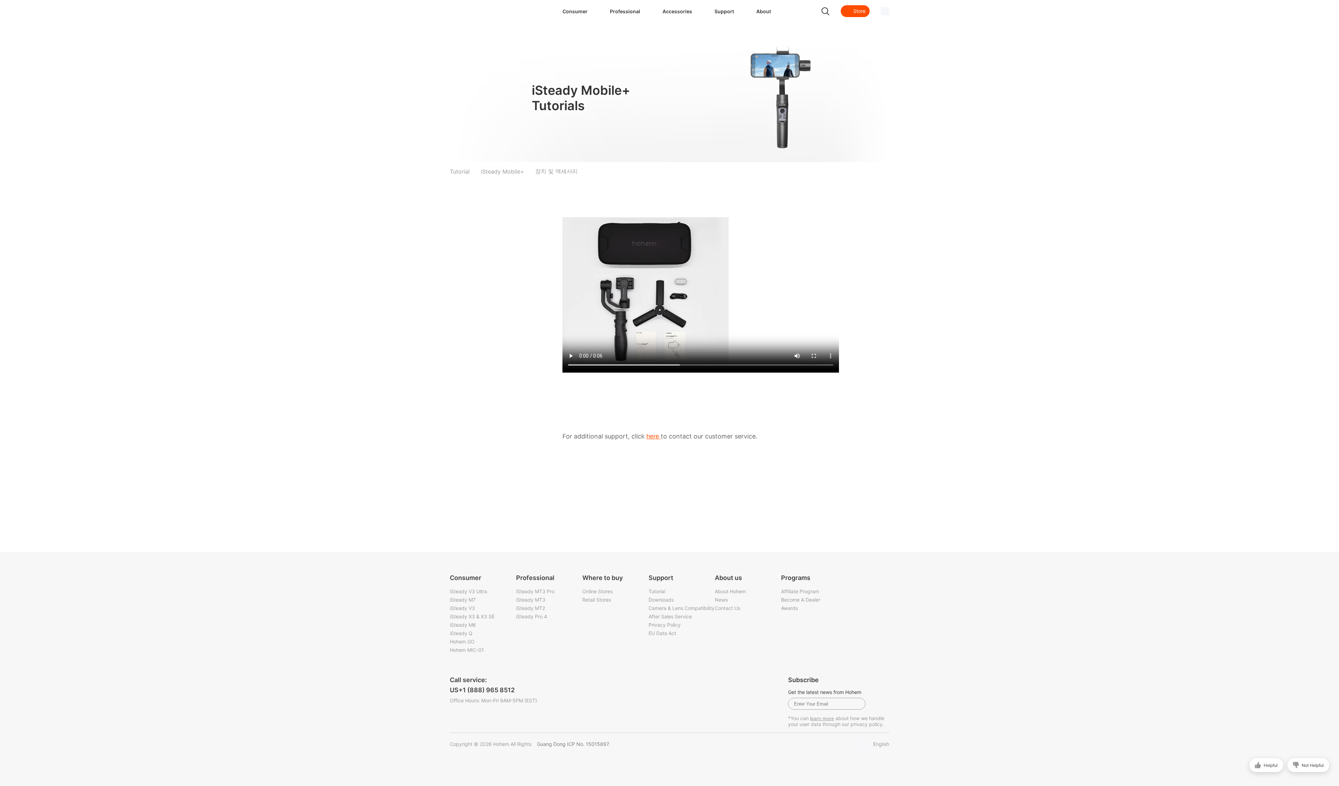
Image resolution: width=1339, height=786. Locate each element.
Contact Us (727, 608)
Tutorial (657, 591)
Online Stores (597, 591)
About (763, 11)
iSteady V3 (462, 608)
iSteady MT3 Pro (535, 591)
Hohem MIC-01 (467, 650)
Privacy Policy (665, 625)
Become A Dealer (800, 600)
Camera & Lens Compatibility (681, 608)
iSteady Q (461, 633)
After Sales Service (670, 616)
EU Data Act (662, 633)
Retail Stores (596, 600)
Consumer (575, 11)
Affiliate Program (800, 591)
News (721, 600)
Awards (789, 608)
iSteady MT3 (530, 600)
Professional (625, 11)
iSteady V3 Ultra (468, 591)
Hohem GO (462, 641)
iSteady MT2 (530, 608)
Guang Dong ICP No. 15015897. (573, 744)
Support (724, 11)
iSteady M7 (463, 600)
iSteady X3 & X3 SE (472, 616)
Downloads (661, 600)
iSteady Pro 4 (531, 616)
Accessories (677, 11)
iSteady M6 (463, 625)
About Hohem (730, 591)
